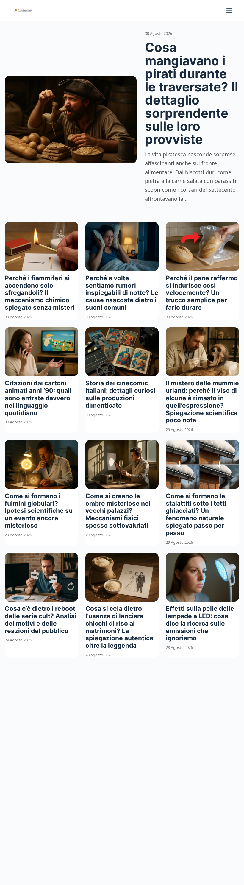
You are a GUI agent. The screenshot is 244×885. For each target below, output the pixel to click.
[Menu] (229, 10)
